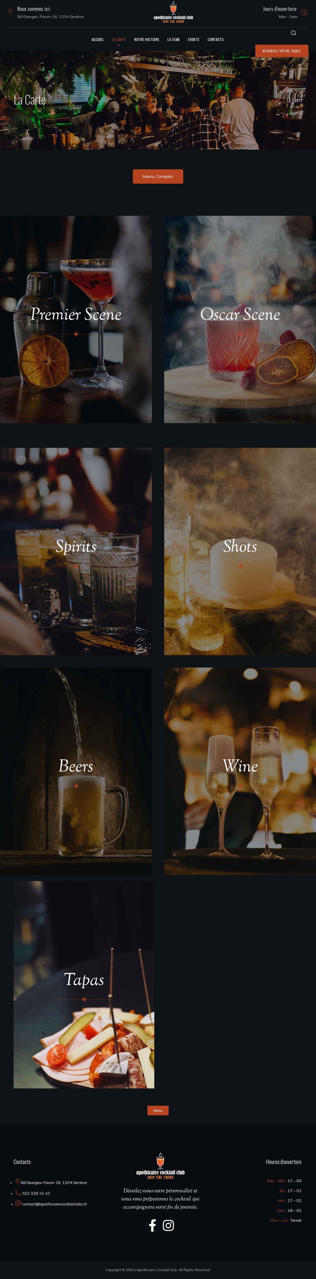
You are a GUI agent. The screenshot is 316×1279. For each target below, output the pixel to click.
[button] (293, 33)
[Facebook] (152, 1225)
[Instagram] (168, 1225)
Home (276, 100)
